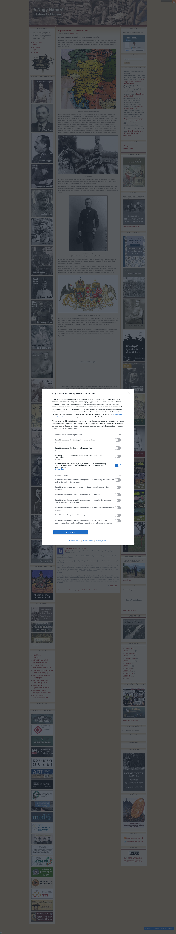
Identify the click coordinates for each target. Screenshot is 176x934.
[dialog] (88, 467)
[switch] (118, 440)
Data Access (88, 541)
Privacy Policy (101, 541)
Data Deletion (74, 541)
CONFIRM (70, 532)
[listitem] (88, 434)
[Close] (129, 393)
